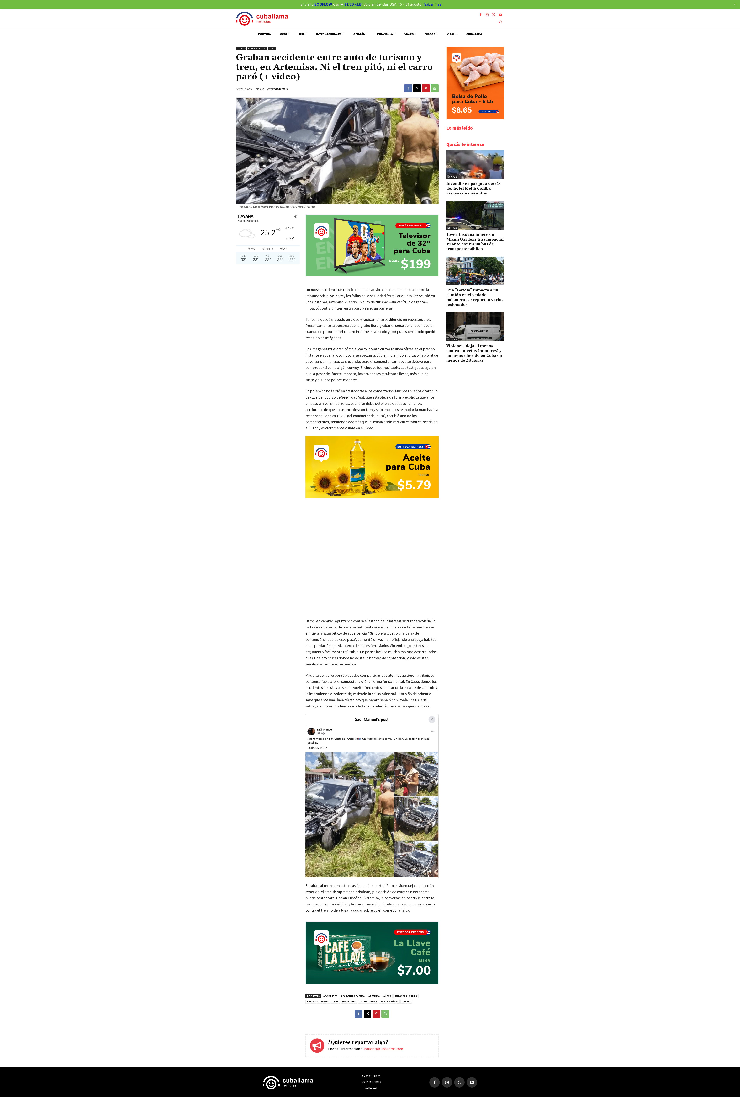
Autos (387, 996)
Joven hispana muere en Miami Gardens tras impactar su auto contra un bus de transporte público (475, 241)
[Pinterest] (426, 88)
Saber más (432, 4)
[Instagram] (487, 15)
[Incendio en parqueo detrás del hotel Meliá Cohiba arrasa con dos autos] (475, 164)
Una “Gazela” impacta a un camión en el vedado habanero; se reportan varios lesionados (474, 297)
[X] (493, 15)
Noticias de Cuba (257, 48)
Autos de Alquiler (406, 996)
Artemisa (374, 996)
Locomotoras (368, 1001)
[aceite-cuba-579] (372, 467)
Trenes (406, 1001)
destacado (349, 1001)
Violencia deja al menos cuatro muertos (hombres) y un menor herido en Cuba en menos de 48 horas (474, 353)
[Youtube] (500, 15)
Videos (272, 48)
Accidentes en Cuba (353, 996)
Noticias (241, 48)
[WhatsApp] (435, 88)
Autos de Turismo (318, 1001)
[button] (500, 21)
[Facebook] (480, 15)
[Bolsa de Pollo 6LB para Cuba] (475, 118)
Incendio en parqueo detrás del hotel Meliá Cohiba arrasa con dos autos (473, 188)
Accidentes (330, 996)
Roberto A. (281, 89)
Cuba (335, 1001)
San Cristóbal (389, 1001)
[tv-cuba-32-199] (372, 275)
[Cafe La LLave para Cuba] (372, 982)
